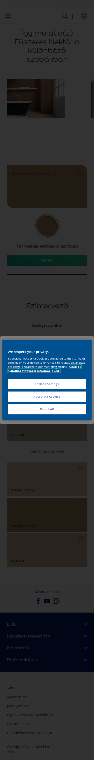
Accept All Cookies (47, 396)
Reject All (47, 409)
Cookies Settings (47, 384)
